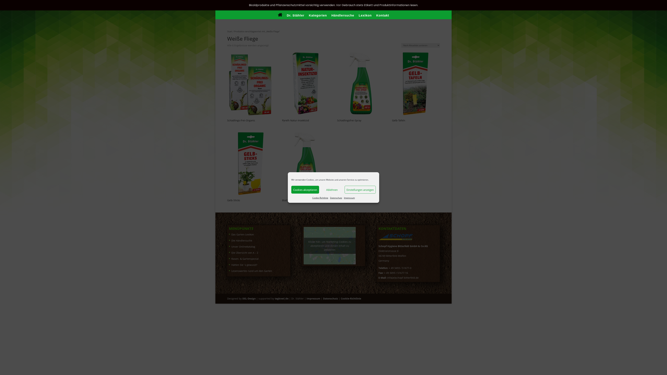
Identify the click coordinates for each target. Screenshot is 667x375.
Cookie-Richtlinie (320, 197)
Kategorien (318, 15)
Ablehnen (332, 189)
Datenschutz (336, 197)
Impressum (349, 197)
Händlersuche (342, 15)
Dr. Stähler (295, 15)
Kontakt (382, 15)
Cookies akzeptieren (305, 189)
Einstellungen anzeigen (360, 189)
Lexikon (365, 15)
